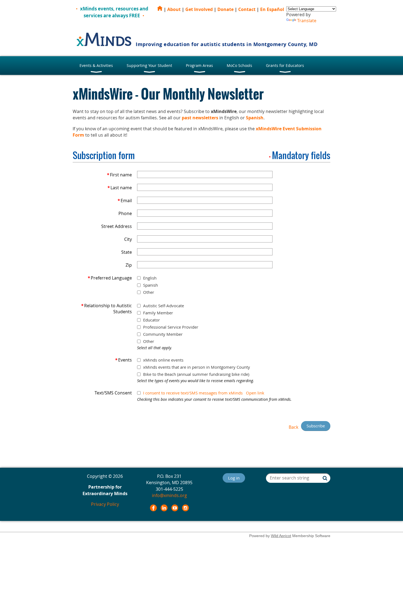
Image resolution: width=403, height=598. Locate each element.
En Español (272, 9)
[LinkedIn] (164, 507)
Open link (255, 393)
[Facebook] (153, 507)
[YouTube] (174, 507)
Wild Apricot (281, 536)
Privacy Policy (105, 504)
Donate (225, 9)
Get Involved (199, 9)
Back (293, 427)
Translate (306, 21)
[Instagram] (185, 507)
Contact (247, 9)
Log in (234, 478)
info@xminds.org (169, 495)
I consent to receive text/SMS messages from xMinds (193, 393)
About (174, 9)
